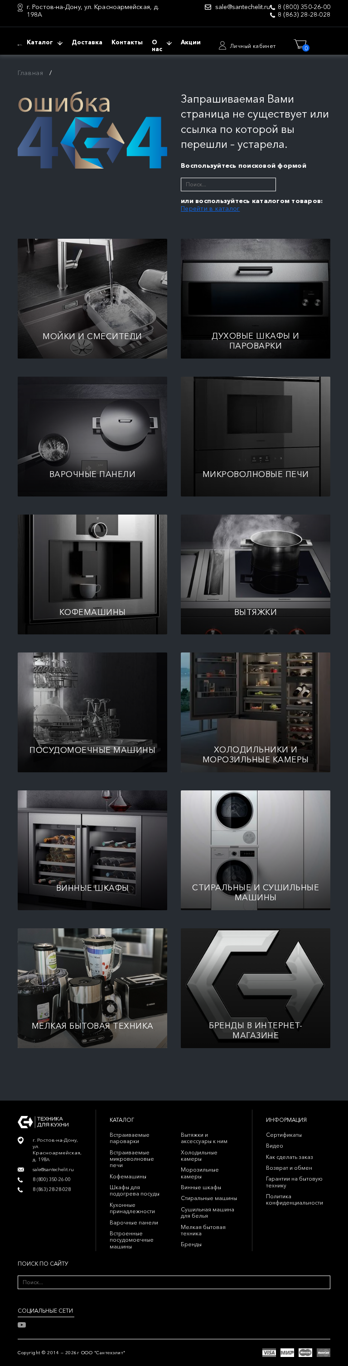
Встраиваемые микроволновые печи (132, 1159)
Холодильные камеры (199, 1155)
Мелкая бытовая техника (203, 1230)
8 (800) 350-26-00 (304, 7)
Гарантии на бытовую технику (294, 1181)
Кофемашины (128, 1176)
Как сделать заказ (289, 1156)
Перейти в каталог (210, 208)
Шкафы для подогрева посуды (135, 1190)
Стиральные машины (209, 1198)
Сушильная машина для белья (207, 1212)
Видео (274, 1145)
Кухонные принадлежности (132, 1208)
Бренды (191, 1244)
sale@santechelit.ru (242, 7)
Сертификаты (284, 1134)
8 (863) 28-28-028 (304, 15)
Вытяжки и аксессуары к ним (204, 1137)
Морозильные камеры (200, 1172)
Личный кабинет (253, 46)
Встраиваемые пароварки (130, 1137)
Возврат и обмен (289, 1167)
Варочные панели (134, 1222)
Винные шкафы (201, 1187)
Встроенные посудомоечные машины (132, 1240)
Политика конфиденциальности (294, 1199)
